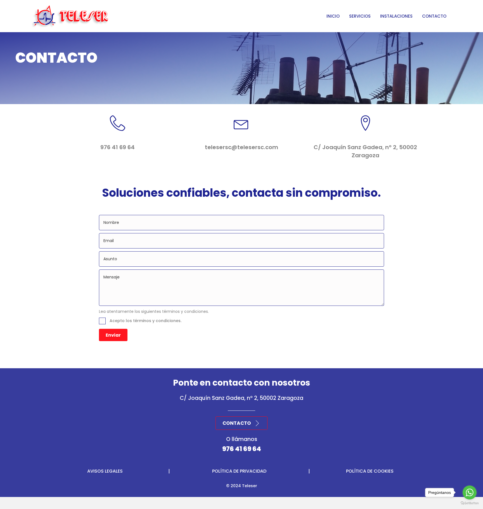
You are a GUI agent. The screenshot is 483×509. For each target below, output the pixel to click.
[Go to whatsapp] (470, 492)
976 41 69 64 (241, 448)
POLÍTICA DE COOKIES (370, 471)
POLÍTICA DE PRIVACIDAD (239, 471)
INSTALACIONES (396, 16)
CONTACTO (434, 16)
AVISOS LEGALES (105, 471)
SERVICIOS (360, 16)
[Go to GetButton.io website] (470, 503)
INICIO (333, 16)
